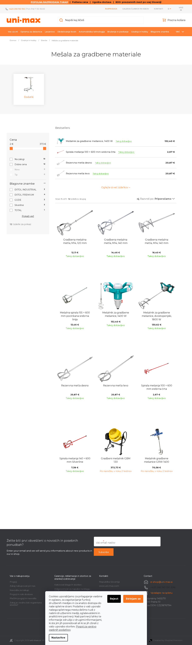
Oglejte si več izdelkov (114, 187)
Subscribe (104, 552)
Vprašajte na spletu (161, 592)
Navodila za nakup (19, 590)
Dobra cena (30, 164)
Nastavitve (58, 637)
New (30, 169)
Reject (114, 598)
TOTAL (30, 210)
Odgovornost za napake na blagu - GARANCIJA (72, 590)
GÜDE (30, 200)
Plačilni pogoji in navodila (23, 598)
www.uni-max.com (109, 586)
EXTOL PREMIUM (30, 194)
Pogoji (13, 581)
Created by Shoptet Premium (167, 640)
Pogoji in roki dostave (21, 594)
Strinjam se (133, 598)
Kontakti (158, 9)
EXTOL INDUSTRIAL (30, 189)
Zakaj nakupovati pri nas (22, 586)
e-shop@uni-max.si (161, 581)
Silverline (30, 205)
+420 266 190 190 (17, 9)
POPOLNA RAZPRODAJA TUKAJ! (49, 2)
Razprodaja (111, 9)
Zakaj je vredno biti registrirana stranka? (26, 603)
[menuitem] (13, 31)
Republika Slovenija (109, 581)
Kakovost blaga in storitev (68, 584)
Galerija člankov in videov (135, 9)
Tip (30, 174)
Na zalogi (30, 159)
